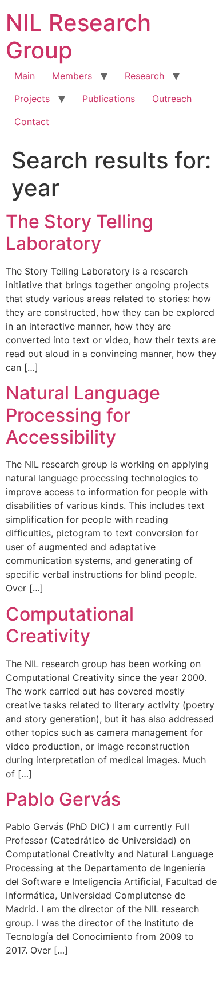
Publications (108, 98)
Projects (32, 98)
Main (24, 75)
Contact (31, 121)
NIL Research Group (78, 36)
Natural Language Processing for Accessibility (83, 415)
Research (144, 75)
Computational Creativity (70, 625)
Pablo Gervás (63, 799)
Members (72, 75)
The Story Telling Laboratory (79, 232)
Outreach (172, 98)
